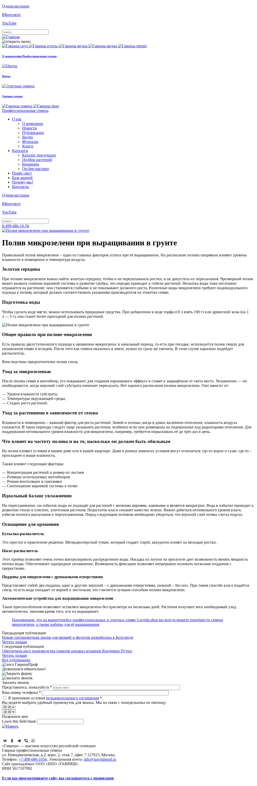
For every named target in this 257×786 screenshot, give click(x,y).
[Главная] (11, 37)
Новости (29, 128)
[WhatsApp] (33, 741)
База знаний (22, 178)
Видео (27, 137)
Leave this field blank (19, 721)
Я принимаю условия (55, 698)
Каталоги (20, 150)
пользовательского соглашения (72, 698)
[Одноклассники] (12, 741)
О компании (32, 123)
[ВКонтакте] (5, 741)
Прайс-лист (22, 173)
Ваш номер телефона (21, 692)
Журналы (30, 141)
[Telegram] (19, 741)
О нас (17, 119)
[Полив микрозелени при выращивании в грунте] (45, 230)
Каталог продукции (39, 155)
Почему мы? (22, 182)
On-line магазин (35, 169)
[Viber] (26, 741)
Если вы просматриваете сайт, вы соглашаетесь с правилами (58, 778)
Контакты (20, 187)
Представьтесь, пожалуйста (27, 687)
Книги (27, 146)
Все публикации (16, 660)
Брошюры (30, 164)
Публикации (33, 132)
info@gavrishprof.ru (100, 759)
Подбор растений (37, 160)
